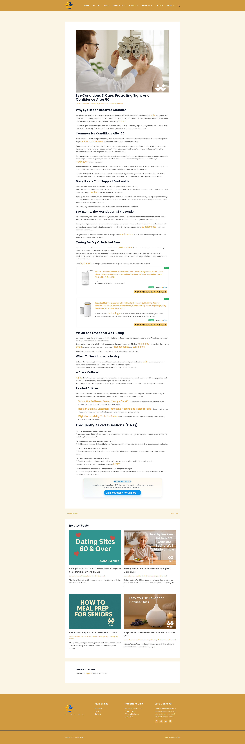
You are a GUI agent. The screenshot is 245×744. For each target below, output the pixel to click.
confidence (139, 346)
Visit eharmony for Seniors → (122, 492)
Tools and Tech (163, 640)
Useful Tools (118, 5)
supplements (149, 226)
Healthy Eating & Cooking (107, 636)
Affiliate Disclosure (132, 714)
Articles (93, 103)
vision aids (143, 343)
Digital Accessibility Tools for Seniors (98, 416)
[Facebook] (156, 721)
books (79, 346)
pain (145, 361)
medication (82, 161)
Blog (106, 5)
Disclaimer (129, 717)
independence (121, 346)
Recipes (156, 576)
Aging (79, 377)
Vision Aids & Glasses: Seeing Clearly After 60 (103, 401)
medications (126, 234)
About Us (96, 5)
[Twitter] (161, 721)
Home (86, 5)
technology (114, 313)
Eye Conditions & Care (105, 103)
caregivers (97, 141)
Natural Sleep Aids (147, 640)
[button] (109, 5)
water (94, 192)
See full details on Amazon (151, 291)
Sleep (155, 640)
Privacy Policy (130, 711)
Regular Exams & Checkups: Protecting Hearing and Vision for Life (114, 408)
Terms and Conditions (133, 708)
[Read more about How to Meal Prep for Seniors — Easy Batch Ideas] (95, 611)
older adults (125, 247)
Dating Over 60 (92, 576)
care (122, 121)
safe (153, 115)
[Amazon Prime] (164, 286)
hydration (85, 263)
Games (169, 5)
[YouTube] (165, 721)
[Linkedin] (170, 721)
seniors (84, 141)
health (116, 463)
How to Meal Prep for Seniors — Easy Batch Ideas (93, 632)
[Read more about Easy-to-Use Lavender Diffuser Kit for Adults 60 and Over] (150, 611)
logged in (89, 673)
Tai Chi (158, 5)
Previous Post (71, 514)
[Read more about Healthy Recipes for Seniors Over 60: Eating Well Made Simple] (150, 547)
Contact (98, 714)
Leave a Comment (82, 103)
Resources (146, 5)
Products (132, 5)
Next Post (175, 514)
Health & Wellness (147, 576)
